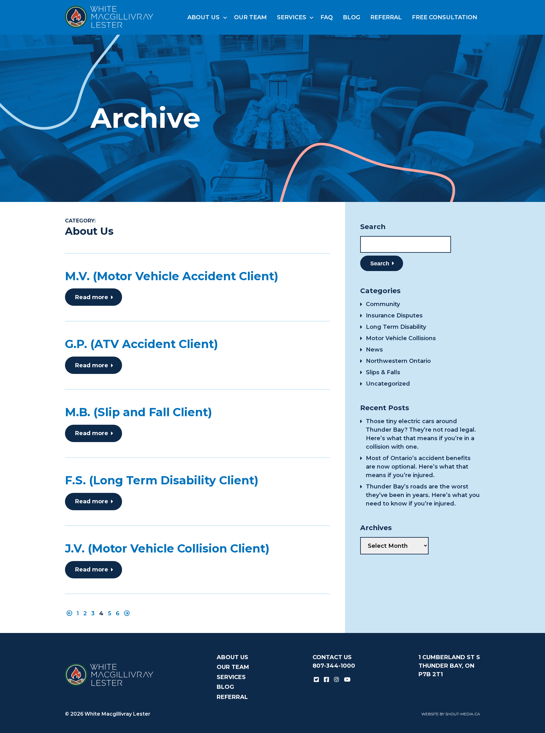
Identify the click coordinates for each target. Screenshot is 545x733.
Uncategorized (388, 383)
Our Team (233, 667)
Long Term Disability (396, 326)
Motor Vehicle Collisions (401, 338)
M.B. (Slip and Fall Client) (138, 412)
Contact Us (332, 657)
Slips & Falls (383, 372)
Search (379, 263)
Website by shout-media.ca (450, 714)
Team (250, 17)
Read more (91, 297)
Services (291, 17)
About (203, 17)
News (374, 349)
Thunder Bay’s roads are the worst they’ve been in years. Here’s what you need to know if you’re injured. (423, 495)
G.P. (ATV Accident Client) (141, 344)
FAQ (326, 17)
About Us (232, 657)
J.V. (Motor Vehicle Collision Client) (167, 548)
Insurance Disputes (394, 315)
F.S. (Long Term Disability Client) (161, 480)
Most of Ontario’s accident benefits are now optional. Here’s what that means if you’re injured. (418, 467)
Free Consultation (444, 17)
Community (383, 304)
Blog (351, 17)
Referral (386, 17)
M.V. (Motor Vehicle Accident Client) (171, 276)
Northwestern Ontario (398, 361)
